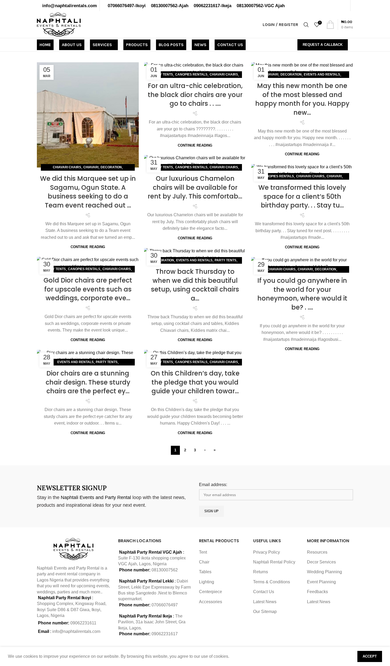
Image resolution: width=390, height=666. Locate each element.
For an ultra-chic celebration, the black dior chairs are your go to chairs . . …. (195, 94)
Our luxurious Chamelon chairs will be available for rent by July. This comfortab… (195, 187)
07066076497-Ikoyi (127, 5)
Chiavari (90, 167)
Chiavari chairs (67, 167)
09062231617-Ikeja (212, 5)
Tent (203, 552)
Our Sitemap (265, 611)
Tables (205, 572)
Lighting (206, 582)
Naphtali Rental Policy (274, 562)
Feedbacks (317, 591)
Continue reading (88, 247)
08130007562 (164, 570)
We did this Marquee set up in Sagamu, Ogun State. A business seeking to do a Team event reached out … (88, 192)
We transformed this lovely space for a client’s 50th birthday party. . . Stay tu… (302, 196)
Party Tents (162, 74)
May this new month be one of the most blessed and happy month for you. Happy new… (302, 99)
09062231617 (164, 634)
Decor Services (321, 562)
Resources (317, 552)
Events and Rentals (322, 74)
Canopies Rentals (191, 74)
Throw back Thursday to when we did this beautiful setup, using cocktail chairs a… (195, 285)
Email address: (213, 484)
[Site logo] (59, 24)
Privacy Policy (266, 552)
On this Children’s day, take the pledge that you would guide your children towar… (195, 382)
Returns (260, 572)
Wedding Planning (324, 572)
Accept (370, 656)
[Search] (306, 24)
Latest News (264, 601)
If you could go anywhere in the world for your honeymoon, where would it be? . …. (302, 294)
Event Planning (321, 582)
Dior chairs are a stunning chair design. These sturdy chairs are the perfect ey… (88, 382)
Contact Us (263, 591)
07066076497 (164, 605)
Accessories (210, 601)
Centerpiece (210, 591)
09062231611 (83, 623)
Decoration (111, 167)
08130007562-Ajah (169, 5)
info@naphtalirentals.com (69, 5)
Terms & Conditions (271, 582)
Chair (204, 562)
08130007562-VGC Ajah (261, 5)
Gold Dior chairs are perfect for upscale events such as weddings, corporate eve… (88, 289)
